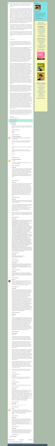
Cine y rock (41, 85)
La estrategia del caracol (41, 32)
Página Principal (21, 439)
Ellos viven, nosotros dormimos (41, 39)
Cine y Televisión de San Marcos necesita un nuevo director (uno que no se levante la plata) (21, 5)
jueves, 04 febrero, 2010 (15, 277)
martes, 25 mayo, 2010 (15, 406)
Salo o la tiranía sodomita (41, 36)
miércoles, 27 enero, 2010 (15, 197)
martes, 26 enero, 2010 (15, 180)
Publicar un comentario (12, 436)
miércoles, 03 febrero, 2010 (16, 269)
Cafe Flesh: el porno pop (41, 31)
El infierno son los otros (41, 35)
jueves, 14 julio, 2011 (15, 415)
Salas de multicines (41, 94)
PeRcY (13, 279)
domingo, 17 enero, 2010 (15, 129)
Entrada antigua (30, 439)
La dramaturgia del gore (41, 42)
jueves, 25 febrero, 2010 (15, 331)
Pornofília (40, 93)
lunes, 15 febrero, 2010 (15, 286)
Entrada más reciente (11, 439)
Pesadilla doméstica (41, 47)
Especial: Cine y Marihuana (41, 28)
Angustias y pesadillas (40, 84)
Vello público (41, 33)
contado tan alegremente (26, 8)
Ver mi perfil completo (39, 18)
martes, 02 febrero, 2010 (15, 260)
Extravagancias (40, 88)
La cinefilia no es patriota (15, 136)
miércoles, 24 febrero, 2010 (16, 312)
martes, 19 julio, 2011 (15, 434)
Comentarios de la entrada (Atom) (17, 441)
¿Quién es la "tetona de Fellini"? (41, 24)
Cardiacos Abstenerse (41, 41)
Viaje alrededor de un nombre (41, 46)
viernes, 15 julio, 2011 (15, 426)
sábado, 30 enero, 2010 (15, 217)
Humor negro (41, 89)
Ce (12, 408)
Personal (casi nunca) (40, 92)
